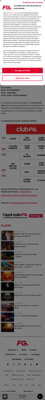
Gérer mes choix (22, 78)
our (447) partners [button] (13, 13)
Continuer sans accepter (32, 2)
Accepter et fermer (22, 70)
